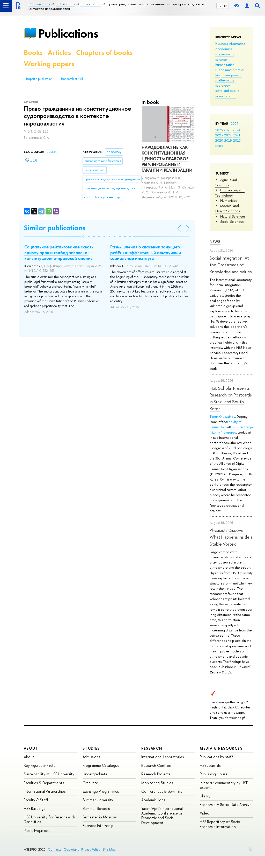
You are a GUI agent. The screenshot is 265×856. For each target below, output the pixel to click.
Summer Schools (96, 808)
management (232, 75)
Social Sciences (232, 221)
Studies (91, 748)
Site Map (109, 849)
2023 (219, 135)
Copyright (71, 849)
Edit (251, 848)
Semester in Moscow (100, 817)
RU (220, 6)
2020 (219, 140)
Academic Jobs (153, 799)
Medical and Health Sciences (227, 208)
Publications (68, 33)
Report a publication (39, 79)
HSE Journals (210, 765)
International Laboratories (162, 756)
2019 (228, 140)
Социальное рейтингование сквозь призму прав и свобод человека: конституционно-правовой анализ (58, 252)
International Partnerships (44, 791)
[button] (83, 236)
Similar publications (54, 227)
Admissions (91, 756)
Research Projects (155, 773)
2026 (219, 130)
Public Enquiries (36, 830)
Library (205, 796)
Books (33, 52)
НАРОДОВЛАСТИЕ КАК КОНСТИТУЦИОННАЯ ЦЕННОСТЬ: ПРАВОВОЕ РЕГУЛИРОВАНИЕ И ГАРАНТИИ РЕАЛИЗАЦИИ (167, 158)
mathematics (224, 80)
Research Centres (156, 765)
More (219, 145)
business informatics (230, 43)
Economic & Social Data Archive (226, 804)
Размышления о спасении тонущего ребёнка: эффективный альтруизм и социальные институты (145, 252)
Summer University (98, 799)
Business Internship (98, 825)
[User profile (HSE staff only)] (247, 6)
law (217, 75)
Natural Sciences (232, 216)
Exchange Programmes (101, 791)
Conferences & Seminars (161, 791)
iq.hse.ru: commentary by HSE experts (224, 785)
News (215, 241)
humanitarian (224, 64)
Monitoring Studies (157, 782)
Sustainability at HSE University (49, 773)
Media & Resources (221, 748)
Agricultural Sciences (226, 182)
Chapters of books (104, 52)
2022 (228, 135)
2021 (236, 135)
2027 (234, 123)
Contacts (54, 849)
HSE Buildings (34, 808)
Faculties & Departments (44, 782)
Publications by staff (216, 756)
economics (223, 48)
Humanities (228, 200)
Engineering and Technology (230, 193)
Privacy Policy (90, 849)
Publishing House (213, 773)
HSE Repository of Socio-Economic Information (220, 824)
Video (204, 813)
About (31, 748)
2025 (227, 130)
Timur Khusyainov (222, 416)
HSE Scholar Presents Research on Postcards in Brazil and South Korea (231, 398)
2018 (237, 140)
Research (152, 748)
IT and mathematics (229, 69)
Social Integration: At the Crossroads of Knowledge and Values (231, 265)
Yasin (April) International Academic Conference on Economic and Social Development (162, 815)
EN (225, 6)
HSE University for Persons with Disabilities (49, 819)
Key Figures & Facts (39, 765)
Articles (59, 52)
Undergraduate (95, 773)
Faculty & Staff (36, 799)
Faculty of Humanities (225, 424)
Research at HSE (72, 79)
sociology (222, 85)
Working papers (49, 63)
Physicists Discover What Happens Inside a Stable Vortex (231, 537)
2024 (236, 130)
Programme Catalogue (101, 765)
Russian (52, 152)
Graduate (90, 782)
